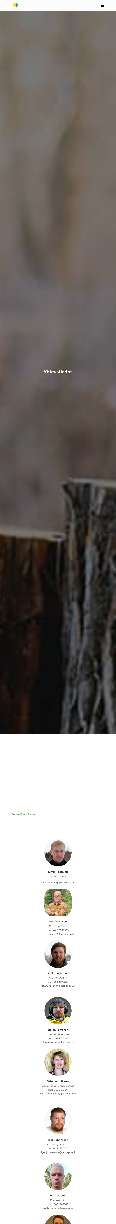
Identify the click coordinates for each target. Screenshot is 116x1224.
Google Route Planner (24, 814)
